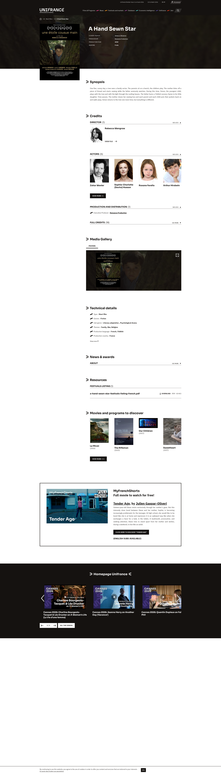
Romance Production (121, 39)
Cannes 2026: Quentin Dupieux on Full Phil (109, 613)
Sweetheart (169, 447)
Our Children (146, 431)
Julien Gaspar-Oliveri (151, 503)
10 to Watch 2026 (153, 2)
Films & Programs (89, 10)
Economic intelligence (147, 10)
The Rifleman (121, 448)
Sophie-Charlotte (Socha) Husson (123, 186)
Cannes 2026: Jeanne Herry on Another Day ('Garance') (60, 613)
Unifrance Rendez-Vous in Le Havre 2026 (132, 2)
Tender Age (121, 503)
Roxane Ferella (146, 185)
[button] (177, 255)
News (102, 10)
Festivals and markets (116, 10)
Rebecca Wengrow (120, 35)
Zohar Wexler (97, 185)
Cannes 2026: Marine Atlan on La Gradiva (159, 612)
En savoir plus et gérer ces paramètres (52, 771)
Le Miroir (94, 446)
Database (131, 10)
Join (171, 10)
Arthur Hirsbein (171, 185)
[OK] (143, 770)
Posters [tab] (92, 246)
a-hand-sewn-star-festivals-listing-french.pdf (115, 393)
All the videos (66, 625)
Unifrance (162, 10)
